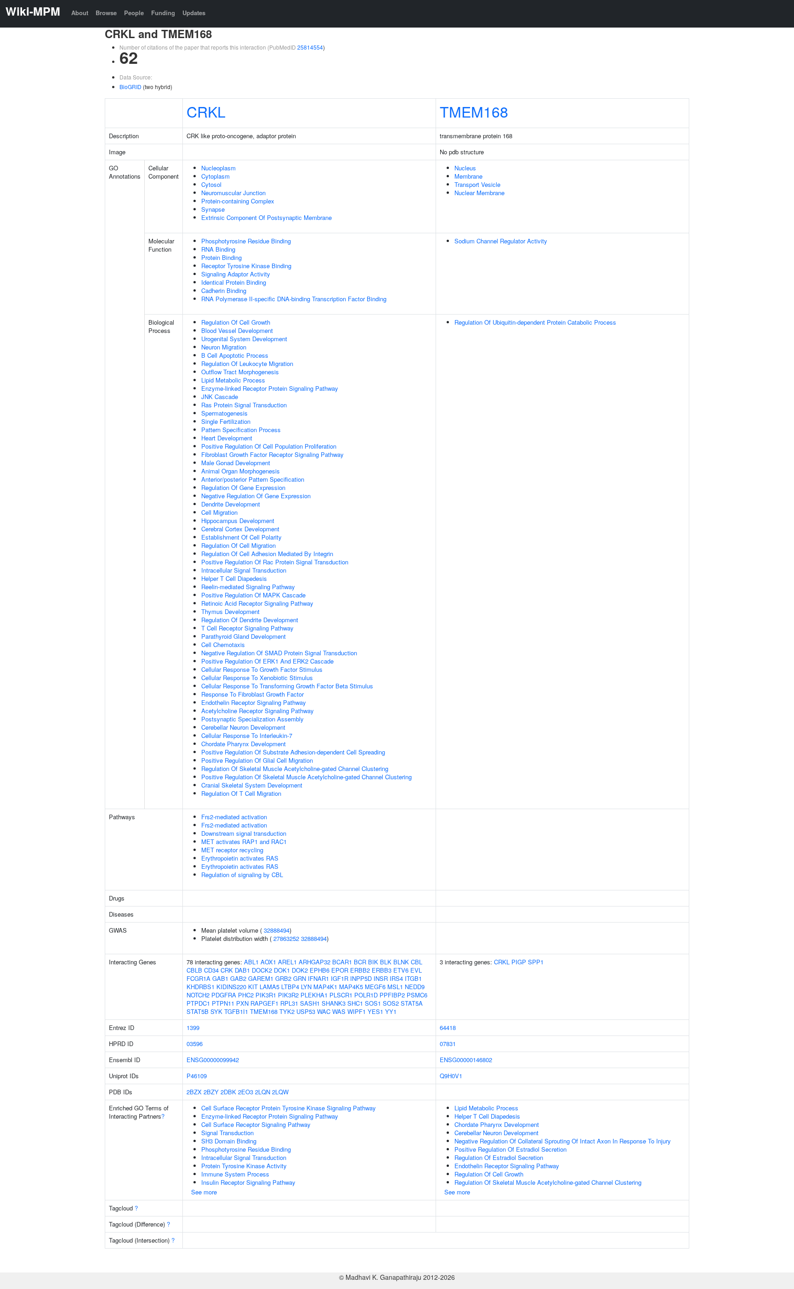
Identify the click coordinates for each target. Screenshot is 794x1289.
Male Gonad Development (235, 462)
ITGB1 (413, 978)
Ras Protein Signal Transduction (244, 404)
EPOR (339, 970)
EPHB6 (319, 970)
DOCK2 (262, 970)
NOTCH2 (198, 995)
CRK (227, 970)
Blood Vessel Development (237, 330)
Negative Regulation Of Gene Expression (256, 495)
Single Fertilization (225, 421)
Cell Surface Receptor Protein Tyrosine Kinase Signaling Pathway (288, 1107)
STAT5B (198, 1011)
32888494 (276, 930)
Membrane (468, 176)
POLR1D (366, 995)
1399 (193, 1027)
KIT (253, 986)
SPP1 (536, 961)
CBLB (194, 970)
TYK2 (287, 1011)
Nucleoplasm (218, 167)
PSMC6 (417, 995)
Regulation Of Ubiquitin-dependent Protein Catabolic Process (535, 322)
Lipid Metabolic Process (233, 380)
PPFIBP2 (392, 995)
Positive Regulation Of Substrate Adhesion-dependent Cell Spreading (293, 752)
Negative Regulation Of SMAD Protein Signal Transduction (279, 652)
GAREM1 (260, 978)
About (79, 12)
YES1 (375, 1011)
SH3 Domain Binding (228, 1141)
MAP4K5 (351, 986)
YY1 (391, 1011)
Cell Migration (219, 512)
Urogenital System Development (244, 338)
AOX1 (268, 961)
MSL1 (395, 986)
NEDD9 (415, 986)
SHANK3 (334, 1003)
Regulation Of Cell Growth (235, 322)
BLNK (401, 961)
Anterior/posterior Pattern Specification (252, 479)
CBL (416, 961)
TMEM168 (474, 111)
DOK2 (300, 970)
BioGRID (130, 86)
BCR (360, 961)
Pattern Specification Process (241, 429)
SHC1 (355, 1003)
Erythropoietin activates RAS (239, 858)
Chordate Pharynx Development (243, 743)
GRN (299, 978)
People (134, 12)
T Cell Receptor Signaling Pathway (247, 628)
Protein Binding (221, 257)
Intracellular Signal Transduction (243, 570)
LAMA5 (269, 986)
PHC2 (246, 995)
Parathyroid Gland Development (243, 636)
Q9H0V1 (451, 1075)
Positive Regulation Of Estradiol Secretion (510, 1149)
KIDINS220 (231, 986)
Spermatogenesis (224, 413)
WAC (323, 1011)
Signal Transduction (227, 1132)
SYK (216, 1011)
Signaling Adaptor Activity (235, 274)
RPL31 (289, 1003)
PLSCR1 (340, 995)
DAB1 (242, 970)
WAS (339, 1011)
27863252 (286, 938)
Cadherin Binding (223, 290)
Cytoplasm (215, 176)
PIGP (518, 961)
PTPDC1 (198, 1003)
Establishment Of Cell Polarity (241, 537)
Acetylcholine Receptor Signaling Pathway (257, 710)
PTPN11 (223, 1003)
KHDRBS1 (201, 986)
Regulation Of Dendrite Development (249, 619)
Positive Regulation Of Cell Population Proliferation (268, 446)
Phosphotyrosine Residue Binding (246, 240)
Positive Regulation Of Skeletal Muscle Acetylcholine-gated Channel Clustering (306, 776)
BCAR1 (342, 961)
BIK (373, 961)
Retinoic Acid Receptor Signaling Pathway (257, 603)
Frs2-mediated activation (234, 816)
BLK (385, 961)
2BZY (211, 1091)
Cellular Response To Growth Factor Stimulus (262, 669)
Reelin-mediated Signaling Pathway (248, 586)
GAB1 (220, 978)
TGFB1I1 (236, 1011)
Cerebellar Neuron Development (243, 727)
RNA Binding (218, 249)
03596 (195, 1043)
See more (204, 1192)
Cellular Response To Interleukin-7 (246, 735)
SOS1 (373, 1003)
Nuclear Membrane (479, 192)
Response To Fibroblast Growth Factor (252, 694)
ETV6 (400, 970)
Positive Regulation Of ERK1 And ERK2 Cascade (267, 661)
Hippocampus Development (237, 520)
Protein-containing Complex (237, 201)
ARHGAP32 (314, 961)
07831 (448, 1043)
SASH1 (310, 1003)
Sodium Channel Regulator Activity (500, 240)
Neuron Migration (223, 347)
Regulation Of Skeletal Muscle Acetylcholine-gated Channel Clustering (294, 768)
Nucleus (465, 167)
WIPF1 (356, 1011)
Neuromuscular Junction (233, 192)
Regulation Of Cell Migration (238, 545)
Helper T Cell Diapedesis (234, 578)
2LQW (280, 1091)
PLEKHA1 (314, 995)
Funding (163, 12)
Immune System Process (235, 1174)
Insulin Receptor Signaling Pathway (248, 1182)
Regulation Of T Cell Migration (241, 793)
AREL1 (287, 961)
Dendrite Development (230, 504)
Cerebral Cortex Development (240, 528)
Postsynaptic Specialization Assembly (252, 719)
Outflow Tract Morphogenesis (240, 371)
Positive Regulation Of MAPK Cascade (253, 595)
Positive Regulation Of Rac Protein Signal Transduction (274, 561)
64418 (448, 1027)
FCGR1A (198, 978)
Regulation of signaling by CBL (242, 874)
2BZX (194, 1091)
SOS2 (391, 1003)
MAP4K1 (325, 986)
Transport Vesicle (477, 184)
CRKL (206, 111)
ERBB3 (381, 970)
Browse (106, 12)
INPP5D (361, 978)
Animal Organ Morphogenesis (240, 471)
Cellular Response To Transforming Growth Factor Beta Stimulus (287, 685)
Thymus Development (230, 611)
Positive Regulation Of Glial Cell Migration (257, 760)
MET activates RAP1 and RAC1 (244, 841)
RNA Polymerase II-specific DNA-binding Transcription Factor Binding (293, 298)
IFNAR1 (318, 978)
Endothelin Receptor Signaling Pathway (253, 702)
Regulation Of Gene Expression (243, 487)
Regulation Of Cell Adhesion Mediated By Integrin (267, 553)
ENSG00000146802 (466, 1059)
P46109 (197, 1075)
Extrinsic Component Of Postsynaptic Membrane (266, 217)
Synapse (213, 209)
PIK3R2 (288, 995)
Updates (193, 12)
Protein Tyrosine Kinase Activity (244, 1165)
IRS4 (396, 978)
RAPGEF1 (264, 1003)
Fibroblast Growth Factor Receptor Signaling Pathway (272, 454)
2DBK (228, 1091)
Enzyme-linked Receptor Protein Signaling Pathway (269, 388)
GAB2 (238, 978)
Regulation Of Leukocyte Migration (247, 363)
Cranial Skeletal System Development (251, 785)
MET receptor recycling (232, 849)
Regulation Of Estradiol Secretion (498, 1157)
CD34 (211, 970)
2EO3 (245, 1091)
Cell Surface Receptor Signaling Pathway (256, 1124)
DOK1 (282, 970)
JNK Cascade (219, 396)
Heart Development (226, 437)
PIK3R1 (265, 995)
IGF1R (339, 978)
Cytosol (211, 184)
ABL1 (251, 961)
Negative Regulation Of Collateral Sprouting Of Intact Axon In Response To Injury (562, 1141)
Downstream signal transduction (243, 833)
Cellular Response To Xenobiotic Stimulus (257, 677)
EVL (416, 970)
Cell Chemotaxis (223, 644)
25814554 (310, 47)
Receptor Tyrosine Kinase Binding (246, 265)
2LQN (262, 1091)
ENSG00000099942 (213, 1059)
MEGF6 (375, 986)
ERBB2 (360, 970)
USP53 (305, 1011)
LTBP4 (290, 986)
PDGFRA (223, 995)
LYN (306, 986)
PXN (242, 1003)
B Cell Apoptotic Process (234, 355)
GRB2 (283, 978)
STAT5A (412, 1003)
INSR (381, 978)
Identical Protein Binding (233, 282)
